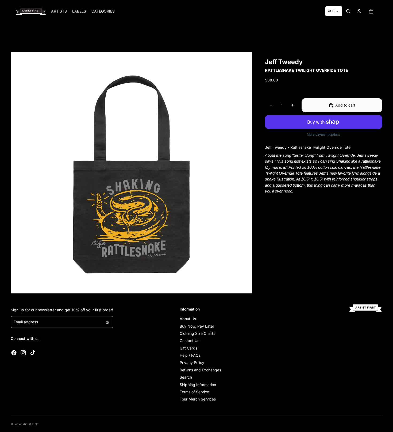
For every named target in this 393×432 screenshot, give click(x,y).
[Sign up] (107, 322)
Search (186, 377)
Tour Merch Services (198, 399)
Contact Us (189, 340)
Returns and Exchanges (200, 370)
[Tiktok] (32, 352)
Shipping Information (198, 384)
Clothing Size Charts (197, 333)
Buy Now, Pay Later (197, 326)
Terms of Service (194, 392)
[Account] (359, 11)
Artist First (30, 424)
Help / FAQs (190, 355)
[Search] (348, 11)
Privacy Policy (192, 362)
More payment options (323, 134)
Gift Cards (188, 348)
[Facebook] (14, 352)
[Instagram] (23, 352)
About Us (188, 318)
